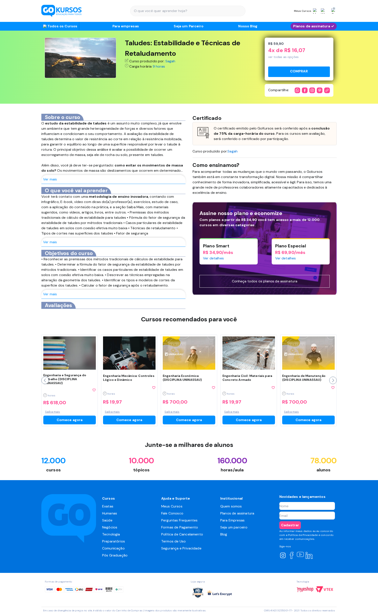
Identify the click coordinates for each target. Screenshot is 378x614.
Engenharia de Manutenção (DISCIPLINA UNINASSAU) (304, 378)
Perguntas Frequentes (179, 520)
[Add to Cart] (299, 71)
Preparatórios (113, 541)
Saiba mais (52, 412)
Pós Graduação (115, 555)
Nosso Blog (247, 26)
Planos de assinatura (237, 513)
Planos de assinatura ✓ (313, 26)
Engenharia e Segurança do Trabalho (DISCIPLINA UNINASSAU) (64, 379)
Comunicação (113, 548)
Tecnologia (111, 534)
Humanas (109, 513)
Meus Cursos (171, 506)
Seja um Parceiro (188, 26)
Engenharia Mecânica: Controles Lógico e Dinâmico (128, 378)
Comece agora (70, 420)
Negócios (109, 527)
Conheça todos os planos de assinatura (265, 281)
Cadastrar (290, 525)
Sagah (170, 61)
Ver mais (50, 179)
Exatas (107, 506)
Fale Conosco (172, 513)
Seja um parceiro (234, 527)
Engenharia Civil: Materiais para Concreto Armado (247, 378)
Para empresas (125, 26)
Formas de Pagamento (179, 527)
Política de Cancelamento (182, 534)
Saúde (107, 520)
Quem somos (231, 506)
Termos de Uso (173, 541)
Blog (223, 534)
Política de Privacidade (303, 535)
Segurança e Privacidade (181, 548)
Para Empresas (232, 520)
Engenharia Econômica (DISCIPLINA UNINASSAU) (182, 378)
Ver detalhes (213, 258)
